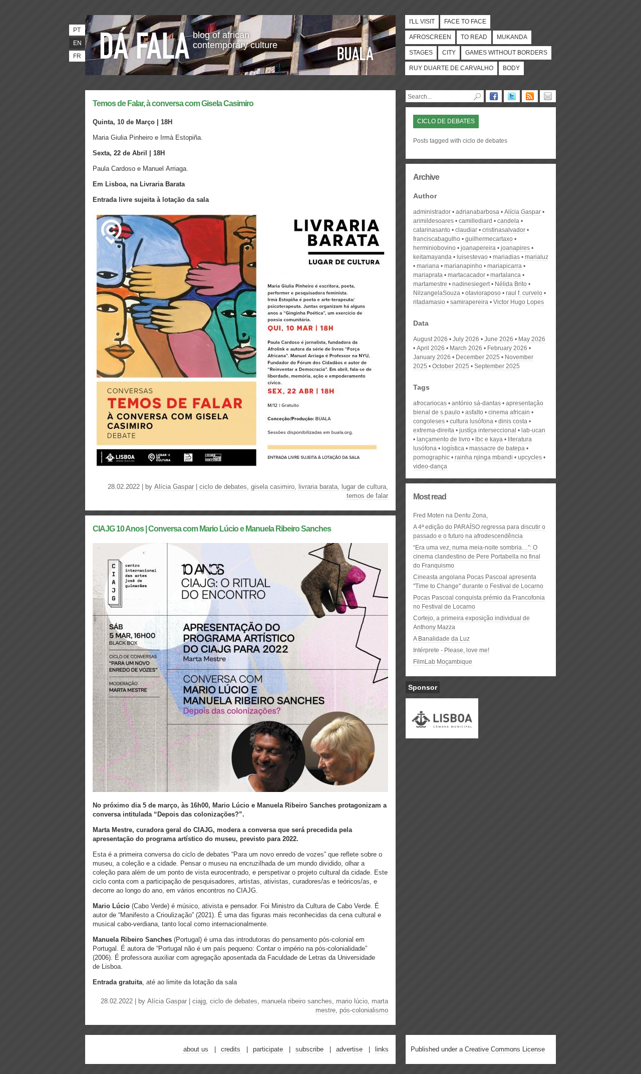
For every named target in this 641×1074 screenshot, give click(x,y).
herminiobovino (434, 247)
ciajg (199, 1001)
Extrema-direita (433, 430)
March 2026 (466, 348)
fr (77, 56)
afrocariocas (430, 403)
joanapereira (478, 247)
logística (453, 448)
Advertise (349, 1049)
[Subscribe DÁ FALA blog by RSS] (530, 96)
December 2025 (478, 357)
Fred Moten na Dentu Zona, (450, 515)
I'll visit (422, 21)
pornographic (431, 457)
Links (382, 1049)
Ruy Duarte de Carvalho (451, 68)
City (449, 52)
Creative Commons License (505, 1049)
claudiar (466, 229)
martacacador (466, 275)
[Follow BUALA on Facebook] (494, 96)
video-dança (430, 466)
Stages (421, 52)
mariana (428, 266)
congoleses (429, 421)
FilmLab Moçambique (442, 661)
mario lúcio (352, 1001)
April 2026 (431, 348)
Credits (230, 1049)
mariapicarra (504, 266)
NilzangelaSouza (436, 293)
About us (195, 1049)
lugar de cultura (364, 486)
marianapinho (463, 266)
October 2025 (450, 366)
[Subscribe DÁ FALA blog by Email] (548, 96)
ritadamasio (429, 302)
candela (508, 220)
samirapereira (469, 302)
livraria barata (318, 486)
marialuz (536, 256)
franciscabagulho (436, 238)
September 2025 (497, 366)
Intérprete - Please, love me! (451, 650)
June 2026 (498, 339)
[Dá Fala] (145, 42)
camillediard (475, 220)
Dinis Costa (512, 421)
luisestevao (472, 256)
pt (77, 30)
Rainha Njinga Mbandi (484, 457)
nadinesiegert (471, 284)
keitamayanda (432, 256)
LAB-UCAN (533, 430)
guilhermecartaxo (489, 238)
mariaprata (428, 275)
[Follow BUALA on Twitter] (512, 96)
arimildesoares (433, 220)
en (77, 43)
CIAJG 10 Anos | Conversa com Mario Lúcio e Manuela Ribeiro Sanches (212, 528)
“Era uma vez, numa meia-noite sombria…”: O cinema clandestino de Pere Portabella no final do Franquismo (476, 556)
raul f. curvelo (524, 293)
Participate (268, 1049)
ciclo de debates (223, 486)
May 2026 (531, 339)
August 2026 (430, 339)
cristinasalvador (503, 229)
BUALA (355, 53)
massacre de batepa (497, 448)
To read (474, 37)
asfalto (474, 412)
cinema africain (509, 412)
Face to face (465, 21)
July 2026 (466, 339)
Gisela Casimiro (272, 486)
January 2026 (432, 357)
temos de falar (367, 495)
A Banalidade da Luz (441, 638)
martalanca (505, 275)
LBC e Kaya (489, 439)
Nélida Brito (511, 284)
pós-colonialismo (364, 1010)
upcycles (530, 457)
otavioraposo (483, 293)
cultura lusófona (471, 421)
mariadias (506, 256)
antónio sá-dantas (476, 403)
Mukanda (512, 37)
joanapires (515, 247)
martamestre (430, 284)
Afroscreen (430, 37)
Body (511, 68)
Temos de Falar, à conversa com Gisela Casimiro (173, 103)
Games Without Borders (506, 52)
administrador (432, 211)
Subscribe (309, 1049)
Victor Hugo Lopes (518, 302)
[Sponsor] (442, 733)
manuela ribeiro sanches (296, 1001)
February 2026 (507, 348)
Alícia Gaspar (174, 486)
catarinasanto (431, 229)
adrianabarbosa (477, 211)
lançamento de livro (443, 439)
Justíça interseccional (487, 430)
